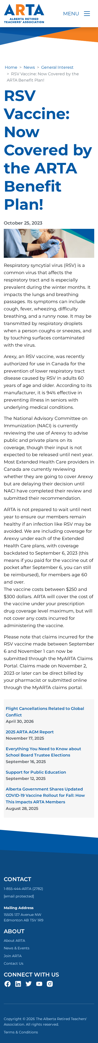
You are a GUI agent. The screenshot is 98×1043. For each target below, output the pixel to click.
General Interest (57, 67)
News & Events (16, 948)
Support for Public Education (36, 775)
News (29, 67)
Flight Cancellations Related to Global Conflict (45, 715)
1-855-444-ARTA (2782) (23, 888)
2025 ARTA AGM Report (30, 735)
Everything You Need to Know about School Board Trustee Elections (43, 755)
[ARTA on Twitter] (28, 983)
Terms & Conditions (21, 1032)
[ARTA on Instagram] (50, 983)
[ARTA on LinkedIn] (18, 983)
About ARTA (14, 940)
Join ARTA (13, 956)
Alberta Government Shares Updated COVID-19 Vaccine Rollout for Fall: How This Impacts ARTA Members (45, 799)
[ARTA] (24, 13)
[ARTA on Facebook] (7, 983)
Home (11, 67)
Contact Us (13, 963)
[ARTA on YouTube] (39, 983)
